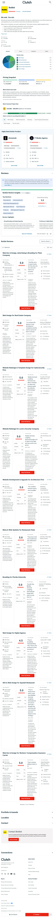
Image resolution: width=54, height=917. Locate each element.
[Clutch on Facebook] (2, 874)
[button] (23, 247)
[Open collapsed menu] (3, 2)
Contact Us (3, 870)
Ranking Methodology (33, 871)
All (4, 119)
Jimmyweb (12, 138)
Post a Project (4, 894)
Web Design (21, 57)
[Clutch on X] (5, 874)
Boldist (12, 7)
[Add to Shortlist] (51, 914)
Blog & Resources (5, 891)
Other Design (7, 123)
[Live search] (50, 2)
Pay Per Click (16, 123)
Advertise (30, 891)
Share (50, 254)
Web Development (23, 60)
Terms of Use (4, 908)
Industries (33, 51)
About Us (30, 862)
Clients (46, 51)
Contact (37, 914)
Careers (30, 865)
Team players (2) (20, 206)
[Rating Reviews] (12, 11)
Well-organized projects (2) (17, 210)
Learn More (7, 185)
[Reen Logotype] (5, 138)
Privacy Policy (4, 900)
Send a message (13, 839)
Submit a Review (45, 241)
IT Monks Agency (41, 138)
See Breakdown (41, 206)
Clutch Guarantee (32, 888)
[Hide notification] (51, 180)
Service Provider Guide (33, 894)
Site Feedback (4, 867)
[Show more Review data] (27, 308)
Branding (29, 119)
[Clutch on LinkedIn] (14, 874)
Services (8, 51)
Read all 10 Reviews (27, 233)
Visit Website (14, 914)
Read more (4, 34)
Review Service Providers (7, 885)
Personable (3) (7, 200)
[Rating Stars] (9, 142)
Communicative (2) (17, 200)
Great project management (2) (10, 203)
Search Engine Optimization (25, 66)
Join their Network (26, 11)
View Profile (14, 165)
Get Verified (31, 885)
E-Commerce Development (24, 64)
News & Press (31, 868)
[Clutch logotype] (27, 2)
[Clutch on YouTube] (11, 874)
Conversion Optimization (24, 62)
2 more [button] (45, 148)
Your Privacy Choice (5, 903)
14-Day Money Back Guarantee (8, 888)
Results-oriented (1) (8, 213)
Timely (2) (5, 210)
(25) (39, 142)
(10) (46, 203)
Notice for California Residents (7, 905)
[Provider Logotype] (4, 9)
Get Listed (30, 882)
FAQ (29, 874)
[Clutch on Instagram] (8, 874)
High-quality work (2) (8, 206)
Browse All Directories (6, 882)
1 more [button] (19, 148)
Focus (20, 51)
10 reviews (17, 11)
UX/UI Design (22, 68)
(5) (12, 142)
